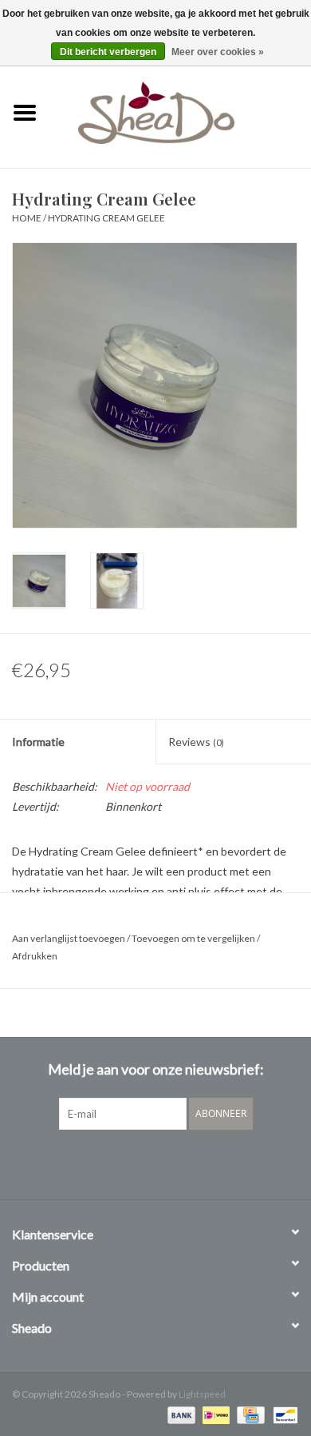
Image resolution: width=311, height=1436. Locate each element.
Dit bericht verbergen (108, 52)
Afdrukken (34, 956)
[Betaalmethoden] (179, 1414)
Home (26, 218)
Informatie (38, 741)
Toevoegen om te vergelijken (194, 938)
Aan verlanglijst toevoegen (68, 938)
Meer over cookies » (217, 52)
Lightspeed (202, 1394)
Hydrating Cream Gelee (106, 218)
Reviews (196, 741)
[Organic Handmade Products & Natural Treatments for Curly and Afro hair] (180, 111)
